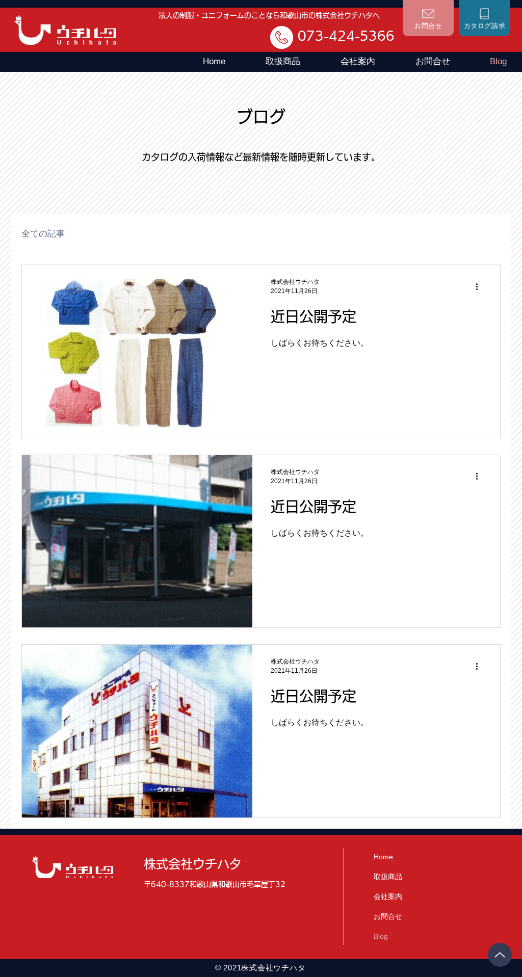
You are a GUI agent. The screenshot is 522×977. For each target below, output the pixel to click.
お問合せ (388, 916)
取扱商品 (388, 877)
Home (383, 857)
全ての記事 (43, 234)
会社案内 (388, 896)
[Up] (500, 955)
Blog (381, 936)
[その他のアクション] (480, 286)
